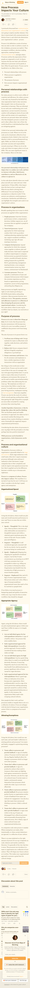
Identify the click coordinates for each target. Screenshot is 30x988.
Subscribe (20, 2)
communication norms (8, 55)
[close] (25, 935)
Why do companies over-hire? (10, 928)
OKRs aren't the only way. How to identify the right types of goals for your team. (10, 913)
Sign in (26, 2)
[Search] (27, 907)
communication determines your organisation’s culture (14, 29)
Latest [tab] (7, 907)
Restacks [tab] (12, 886)
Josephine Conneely (10, 19)
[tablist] (8, 886)
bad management (8, 393)
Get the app (23, 980)
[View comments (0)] (8, 24)
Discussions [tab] (14, 907)
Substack (6, 984)
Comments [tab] (5, 886)
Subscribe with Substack (16, 964)
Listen (26, 20)
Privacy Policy (20, 971)
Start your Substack (10, 980)
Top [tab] (3, 907)
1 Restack (14, 868)
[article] (15, 917)
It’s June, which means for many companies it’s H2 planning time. (10, 918)
